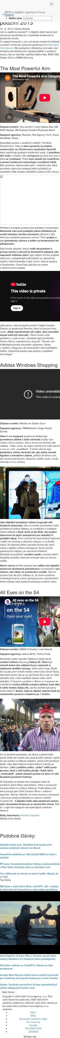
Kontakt (33, 1025)
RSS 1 (33, 1012)
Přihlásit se (7, 14)
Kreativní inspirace (30, 815)
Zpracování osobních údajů (33, 1018)
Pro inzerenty (33, 1022)
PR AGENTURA (33, 1028)
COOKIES (33, 1031)
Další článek (8, 992)
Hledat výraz (16, 18)
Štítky (33, 1015)
